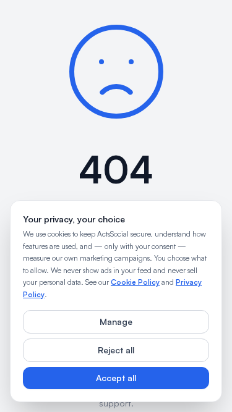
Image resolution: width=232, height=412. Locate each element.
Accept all (116, 377)
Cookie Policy (135, 282)
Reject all (116, 350)
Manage (116, 321)
